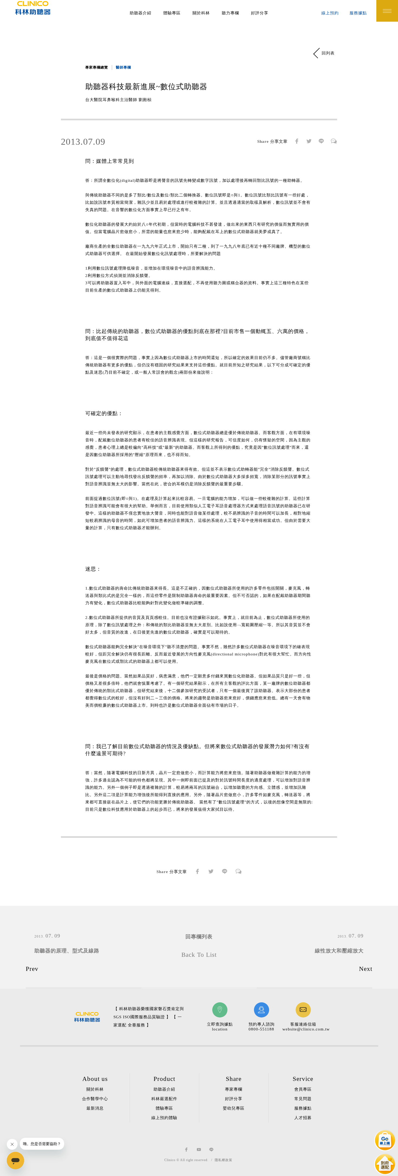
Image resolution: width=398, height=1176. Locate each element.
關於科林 (201, 13)
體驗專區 (172, 13)
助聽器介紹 (140, 13)
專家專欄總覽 (96, 67)
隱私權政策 (223, 1160)
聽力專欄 (230, 13)
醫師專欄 (123, 67)
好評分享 (259, 13)
